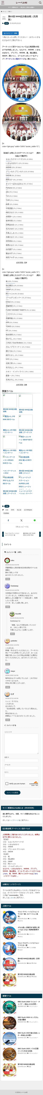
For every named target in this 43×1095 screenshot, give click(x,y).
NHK (12, 510)
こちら (11, 897)
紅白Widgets (28, 510)
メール (7, 765)
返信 (7, 579)
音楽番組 (6, 513)
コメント (8, 732)
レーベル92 (21, 3)
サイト (6, 772)
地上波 (19, 510)
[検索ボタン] (40, 2)
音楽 (6, 23)
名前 (6, 757)
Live (7, 510)
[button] (8, 520)
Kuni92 (18, 614)
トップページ (14, 820)
